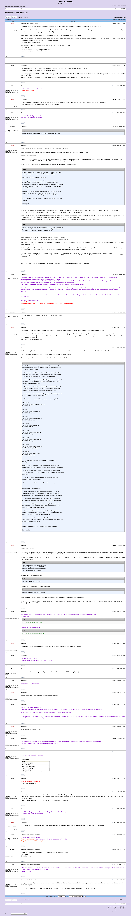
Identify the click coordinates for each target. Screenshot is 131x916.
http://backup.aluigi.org (27, 49)
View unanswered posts (10, 6)
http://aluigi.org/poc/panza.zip (30, 425)
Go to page (116, 17)
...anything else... (22, 8)
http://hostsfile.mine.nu (60, 263)
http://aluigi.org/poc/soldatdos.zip (31, 439)
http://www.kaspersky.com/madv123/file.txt (34, 567)
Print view (8, 19)
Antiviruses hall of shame (16, 13)
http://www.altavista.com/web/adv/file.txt (33, 592)
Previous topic (116, 19)
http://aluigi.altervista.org (42, 49)
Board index (8, 8)
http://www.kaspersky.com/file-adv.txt (32, 570)
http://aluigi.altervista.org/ (32, 174)
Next (125, 17)
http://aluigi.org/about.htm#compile (30, 42)
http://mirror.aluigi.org (27, 51)
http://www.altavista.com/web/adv (31, 581)
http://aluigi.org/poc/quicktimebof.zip (32, 446)
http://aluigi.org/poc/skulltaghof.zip (31, 432)
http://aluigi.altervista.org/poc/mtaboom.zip (34, 177)
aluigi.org (14, 8)
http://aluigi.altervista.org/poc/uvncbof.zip (33, 404)
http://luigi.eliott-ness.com (42, 51)
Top (6, 56)
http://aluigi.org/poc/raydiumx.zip (31, 411)
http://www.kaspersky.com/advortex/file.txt (34, 568)
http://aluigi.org (25, 47)
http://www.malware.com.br (28, 155)
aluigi (29, 267)
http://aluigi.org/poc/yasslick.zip (31, 453)
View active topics (21, 6)
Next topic (123, 19)
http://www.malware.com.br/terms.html (33, 519)
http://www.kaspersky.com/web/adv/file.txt (34, 565)
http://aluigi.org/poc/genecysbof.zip (32, 418)
